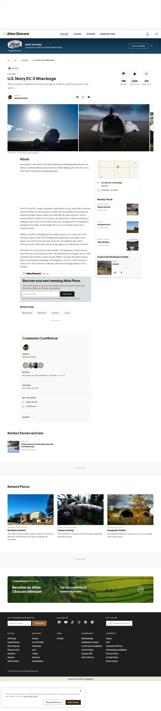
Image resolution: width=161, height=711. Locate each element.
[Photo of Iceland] (104, 268)
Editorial (37, 633)
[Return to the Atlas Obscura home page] (16, 33)
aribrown (53, 375)
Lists (34, 650)
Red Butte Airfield (17, 530)
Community (87, 633)
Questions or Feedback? (80, 679)
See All (62, 375)
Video (35, 654)
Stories (35, 638)
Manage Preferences (53, 702)
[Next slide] (153, 127)
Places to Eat (13, 650)
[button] (123, 74)
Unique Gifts (87, 654)
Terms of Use (76, 298)
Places (11, 633)
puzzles (34, 375)
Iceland (115, 264)
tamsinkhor (43, 375)
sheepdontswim (21, 98)
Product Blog (87, 650)
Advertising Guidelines (116, 650)
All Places (12, 638)
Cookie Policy (112, 657)
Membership (87, 638)
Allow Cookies (73, 702)
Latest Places (14, 642)
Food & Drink (38, 642)
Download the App (121, 623)
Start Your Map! (138, 46)
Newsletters (37, 661)
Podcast (36, 657)
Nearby (11, 657)
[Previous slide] (8, 127)
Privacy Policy (66, 298)
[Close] (80, 690)
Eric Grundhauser (29, 450)
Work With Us (87, 657)
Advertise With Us (114, 646)
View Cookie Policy (30, 696)
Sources (26, 417)
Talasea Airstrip (65, 530)
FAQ (108, 642)
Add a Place (13, 661)
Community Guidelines (91, 646)
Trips (59, 633)
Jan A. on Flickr (33, 153)
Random (12, 654)
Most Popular (14, 646)
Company (111, 633)
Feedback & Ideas (90, 642)
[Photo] (132, 209)
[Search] (156, 33)
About (109, 638)
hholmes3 (26, 375)
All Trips (60, 638)
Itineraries (36, 646)
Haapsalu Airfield (116, 530)
